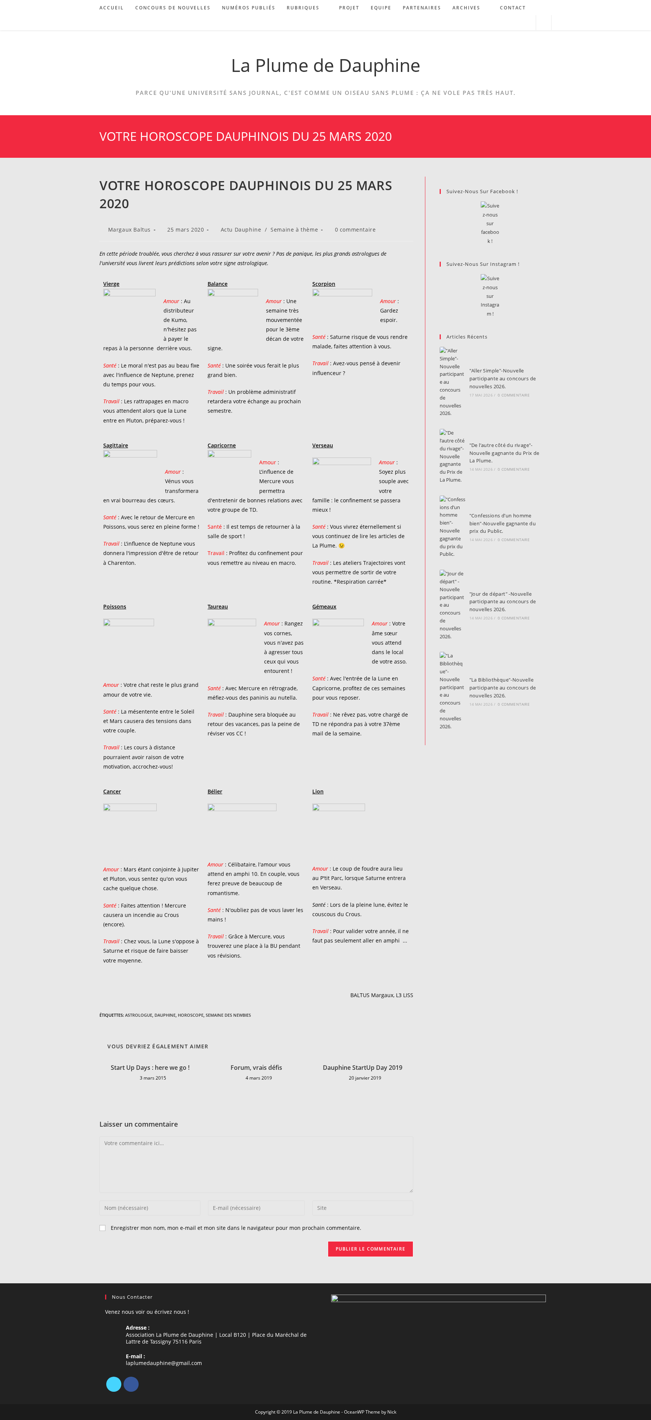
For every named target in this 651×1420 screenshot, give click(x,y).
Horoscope (190, 1015)
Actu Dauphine (241, 229)
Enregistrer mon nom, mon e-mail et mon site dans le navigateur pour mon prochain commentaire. (236, 1227)
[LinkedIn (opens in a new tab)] (517, 23)
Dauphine (165, 1015)
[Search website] (543, 23)
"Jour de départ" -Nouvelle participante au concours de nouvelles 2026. (502, 601)
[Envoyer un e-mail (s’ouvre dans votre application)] (527, 23)
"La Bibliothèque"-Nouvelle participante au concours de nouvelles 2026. (502, 687)
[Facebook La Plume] (490, 223)
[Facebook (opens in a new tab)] (506, 23)
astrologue (138, 1015)
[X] (113, 1384)
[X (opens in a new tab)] (496, 23)
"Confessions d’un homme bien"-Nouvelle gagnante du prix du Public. (502, 523)
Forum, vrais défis (256, 1067)
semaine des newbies (228, 1015)
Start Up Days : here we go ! (150, 1067)
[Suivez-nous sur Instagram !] (490, 296)
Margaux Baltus (129, 229)
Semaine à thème (294, 229)
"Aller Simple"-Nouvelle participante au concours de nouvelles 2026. (502, 378)
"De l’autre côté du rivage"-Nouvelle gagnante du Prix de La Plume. (504, 453)
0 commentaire (355, 229)
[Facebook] (131, 1384)
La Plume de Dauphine (325, 65)
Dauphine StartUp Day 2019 (362, 1067)
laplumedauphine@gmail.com (164, 1363)
